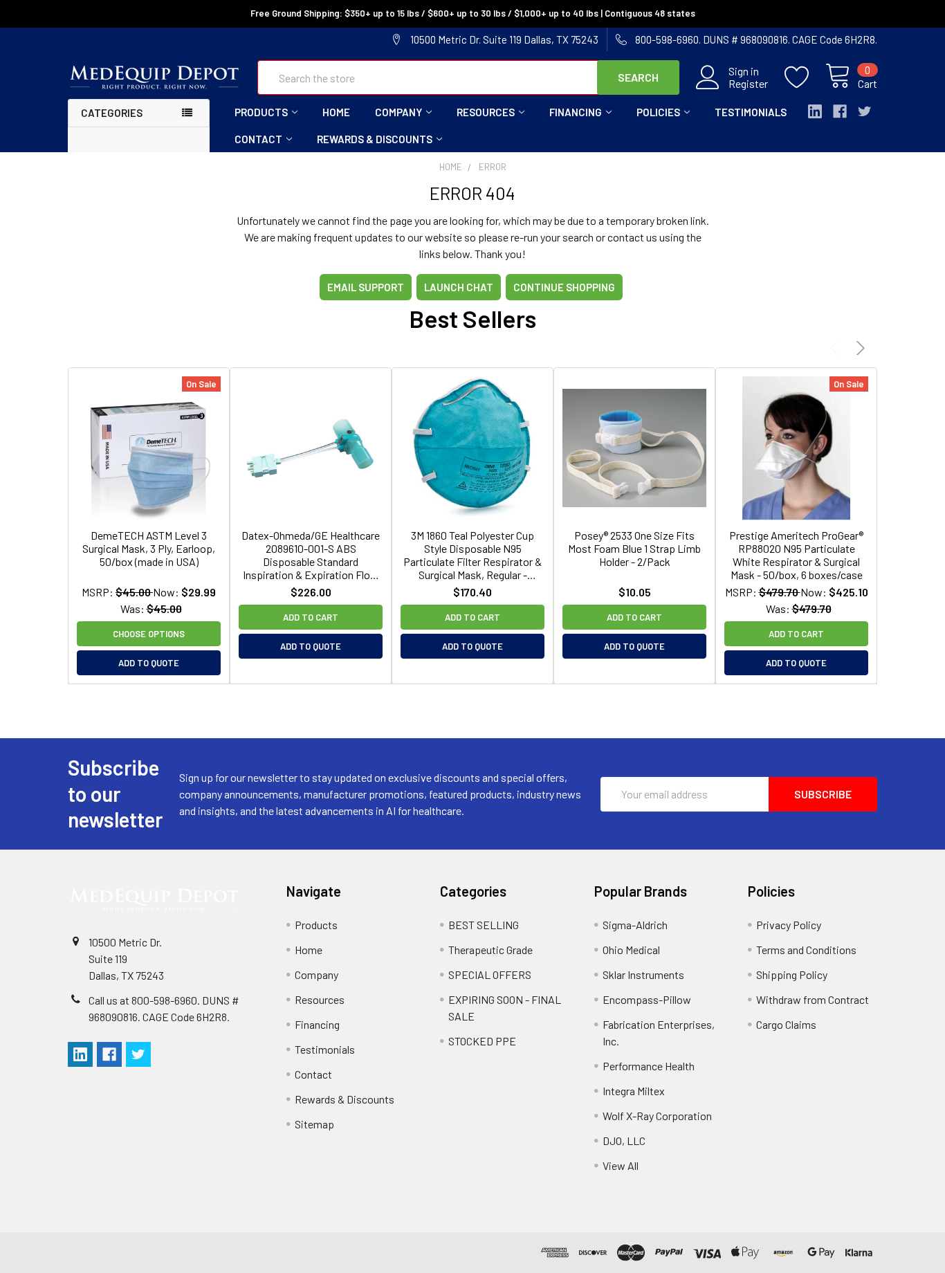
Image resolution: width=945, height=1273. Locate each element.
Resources (486, 112)
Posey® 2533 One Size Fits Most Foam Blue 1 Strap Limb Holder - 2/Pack (634, 548)
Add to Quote (148, 662)
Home (336, 112)
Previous (836, 347)
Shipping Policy (791, 974)
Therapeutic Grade (490, 949)
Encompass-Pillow (647, 999)
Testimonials (751, 112)
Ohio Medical (631, 949)
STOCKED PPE (482, 1040)
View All (621, 1165)
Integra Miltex (634, 1090)
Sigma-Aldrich (635, 924)
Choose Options (149, 633)
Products (261, 112)
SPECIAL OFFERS (489, 974)
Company (398, 112)
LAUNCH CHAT (458, 287)
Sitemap (314, 1123)
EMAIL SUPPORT (365, 287)
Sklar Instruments (643, 974)
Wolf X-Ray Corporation (657, 1115)
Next (858, 347)
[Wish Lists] (805, 77)
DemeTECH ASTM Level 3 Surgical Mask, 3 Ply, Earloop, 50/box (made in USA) (148, 548)
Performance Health (649, 1065)
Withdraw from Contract (812, 999)
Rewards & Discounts (374, 139)
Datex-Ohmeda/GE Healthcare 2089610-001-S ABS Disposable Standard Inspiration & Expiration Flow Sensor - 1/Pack (310, 555)
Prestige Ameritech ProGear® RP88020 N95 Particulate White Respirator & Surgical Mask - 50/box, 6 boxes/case (796, 555)
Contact (258, 139)
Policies (658, 112)
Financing (575, 112)
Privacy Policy (788, 924)
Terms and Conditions (806, 949)
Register (748, 83)
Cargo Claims (786, 1024)
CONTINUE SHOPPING (564, 287)
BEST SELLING (483, 924)
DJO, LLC (624, 1140)
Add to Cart (310, 617)
